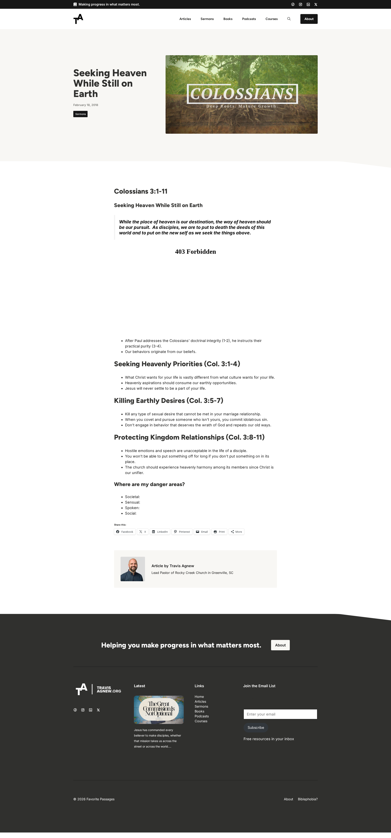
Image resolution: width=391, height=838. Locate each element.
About (309, 19)
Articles (185, 19)
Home (199, 697)
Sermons (207, 19)
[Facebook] (293, 4)
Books (227, 19)
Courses (272, 19)
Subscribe (256, 727)
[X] (316, 4)
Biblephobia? (308, 799)
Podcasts (249, 19)
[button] (288, 19)
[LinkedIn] (308, 4)
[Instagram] (300, 4)
